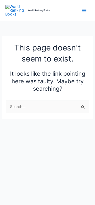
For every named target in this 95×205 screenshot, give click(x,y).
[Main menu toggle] (84, 10)
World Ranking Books (39, 10)
